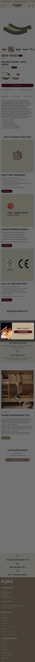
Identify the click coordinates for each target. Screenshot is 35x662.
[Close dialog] (33, 324)
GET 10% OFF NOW (23, 331)
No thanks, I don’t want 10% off (23, 334)
